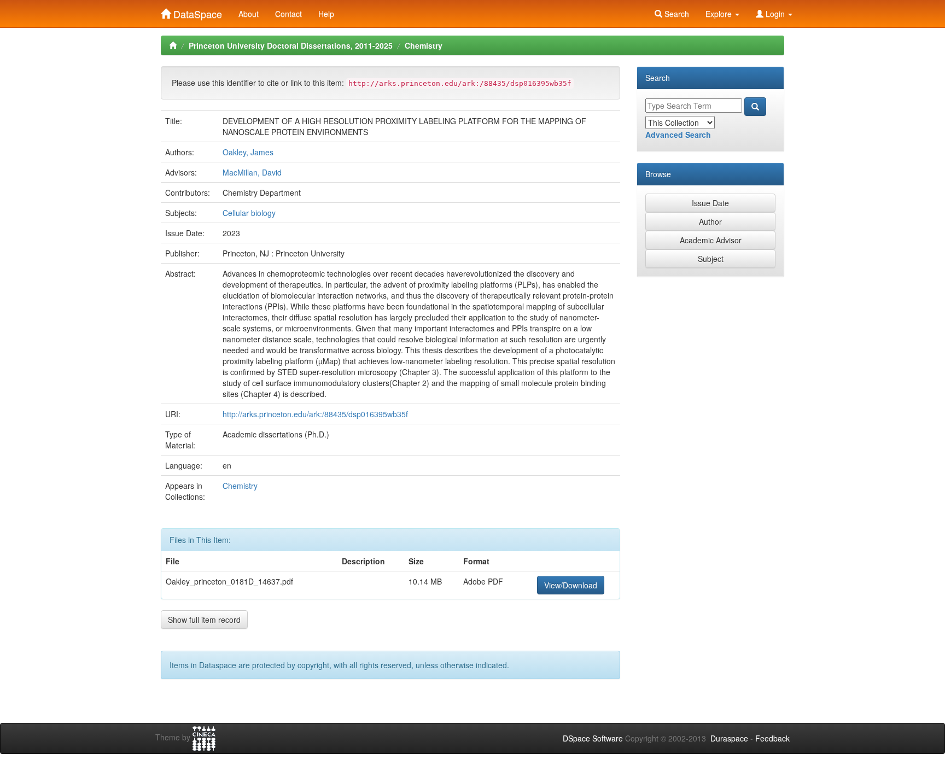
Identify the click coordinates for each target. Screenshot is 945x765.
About (248, 13)
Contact (288, 13)
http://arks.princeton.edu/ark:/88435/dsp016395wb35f (315, 413)
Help (326, 13)
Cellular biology (249, 212)
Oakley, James (248, 152)
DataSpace (196, 11)
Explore (719, 13)
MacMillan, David (252, 172)
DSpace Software (593, 738)
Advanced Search (678, 134)
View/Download (570, 585)
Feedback (772, 738)
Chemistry (423, 45)
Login (775, 13)
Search (675, 13)
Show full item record (204, 619)
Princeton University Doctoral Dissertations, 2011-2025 (291, 45)
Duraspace (729, 738)
